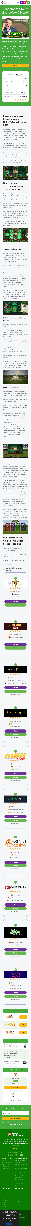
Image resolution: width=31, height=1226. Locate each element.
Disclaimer (17, 1195)
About (16, 1191)
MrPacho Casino (6, 1166)
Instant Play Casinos (7, 1193)
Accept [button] (9, 1223)
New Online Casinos (7, 1205)
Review (15, 605)
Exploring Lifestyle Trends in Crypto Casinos (11, 1046)
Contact (17, 1193)
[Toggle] (28, 2)
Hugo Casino (5, 1160)
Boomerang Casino (6, 1162)
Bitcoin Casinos (5, 1207)
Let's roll (16, 601)
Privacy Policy (18, 1197)
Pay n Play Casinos (6, 1201)
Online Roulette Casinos (8, 1195)
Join (23, 1017)
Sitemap (17, 1201)
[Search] (21, 2)
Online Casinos (5, 1203)
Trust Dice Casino (6, 1164)
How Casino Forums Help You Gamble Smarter (11, 1062)
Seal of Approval (19, 1199)
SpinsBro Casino (6, 1168)
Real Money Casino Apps (8, 1191)
